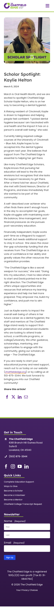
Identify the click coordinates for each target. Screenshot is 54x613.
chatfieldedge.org (15, 372)
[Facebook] (7, 396)
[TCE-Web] (15, 4)
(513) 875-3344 (18, 456)
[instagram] (13, 466)
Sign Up (9, 557)
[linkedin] (26, 466)
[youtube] (20, 466)
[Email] (26, 396)
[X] (13, 396)
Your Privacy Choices (27, 590)
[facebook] (6, 466)
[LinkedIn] (20, 396)
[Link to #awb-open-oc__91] (47, 6)
